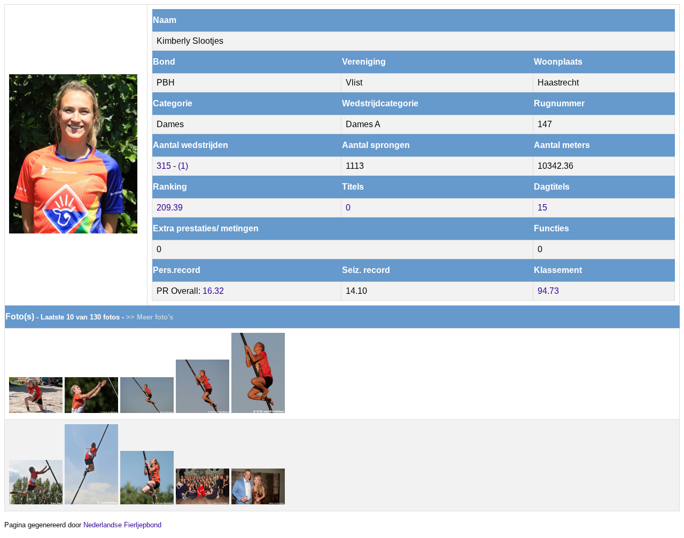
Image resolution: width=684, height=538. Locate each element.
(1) (183, 165)
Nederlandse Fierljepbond (122, 525)
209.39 (170, 207)
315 (164, 165)
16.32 (213, 290)
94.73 (548, 290)
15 (542, 207)
